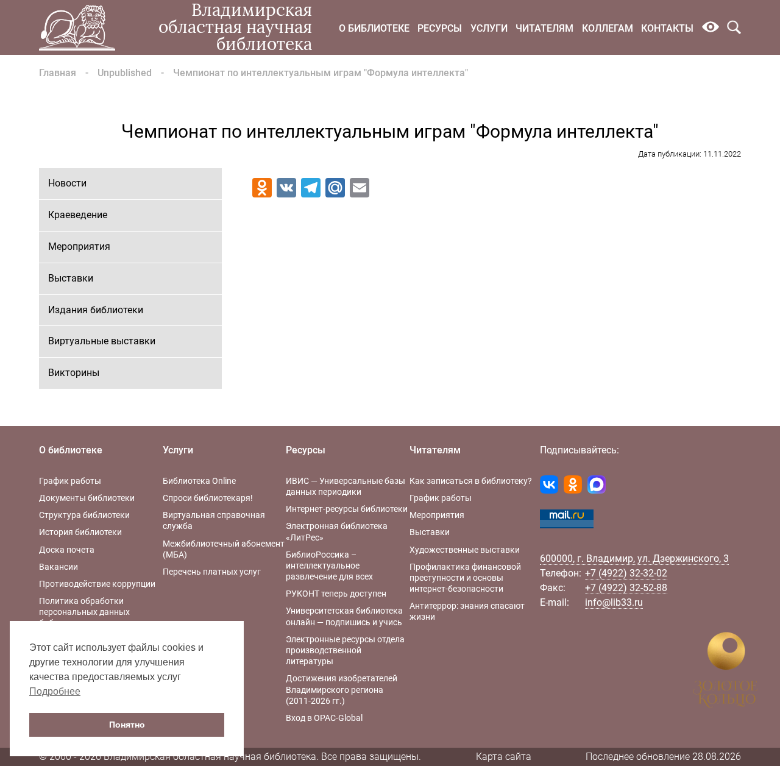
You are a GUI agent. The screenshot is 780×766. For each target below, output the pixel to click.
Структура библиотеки (84, 515)
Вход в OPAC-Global (324, 718)
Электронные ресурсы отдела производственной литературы (345, 650)
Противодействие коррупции (97, 584)
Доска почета (66, 550)
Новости (67, 183)
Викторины (73, 372)
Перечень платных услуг (212, 571)
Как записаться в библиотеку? (471, 481)
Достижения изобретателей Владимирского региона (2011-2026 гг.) (341, 689)
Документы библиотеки (87, 498)
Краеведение (77, 215)
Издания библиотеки (95, 310)
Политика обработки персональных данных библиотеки (84, 612)
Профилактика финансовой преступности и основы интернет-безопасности (465, 578)
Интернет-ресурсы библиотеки (347, 509)
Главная (57, 73)
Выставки (70, 278)
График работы (70, 481)
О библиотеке (374, 28)
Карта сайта (503, 756)
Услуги (489, 28)
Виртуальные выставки (101, 341)
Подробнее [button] (54, 691)
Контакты (667, 28)
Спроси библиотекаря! (208, 498)
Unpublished (125, 73)
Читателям (544, 28)
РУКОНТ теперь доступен (336, 593)
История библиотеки (80, 532)
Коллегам (607, 28)
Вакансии (58, 567)
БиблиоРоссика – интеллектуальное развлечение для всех (329, 565)
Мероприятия (79, 246)
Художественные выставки (465, 550)
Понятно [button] (127, 724)
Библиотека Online (199, 481)
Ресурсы (439, 28)
